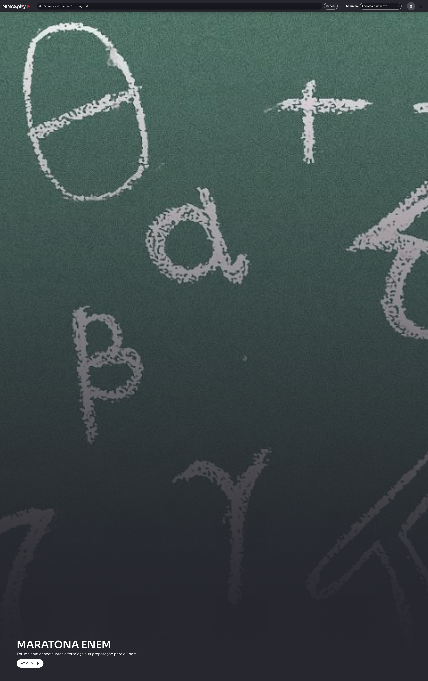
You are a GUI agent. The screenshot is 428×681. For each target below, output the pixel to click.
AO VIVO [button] (27, 663)
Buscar (330, 6)
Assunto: (352, 6)
